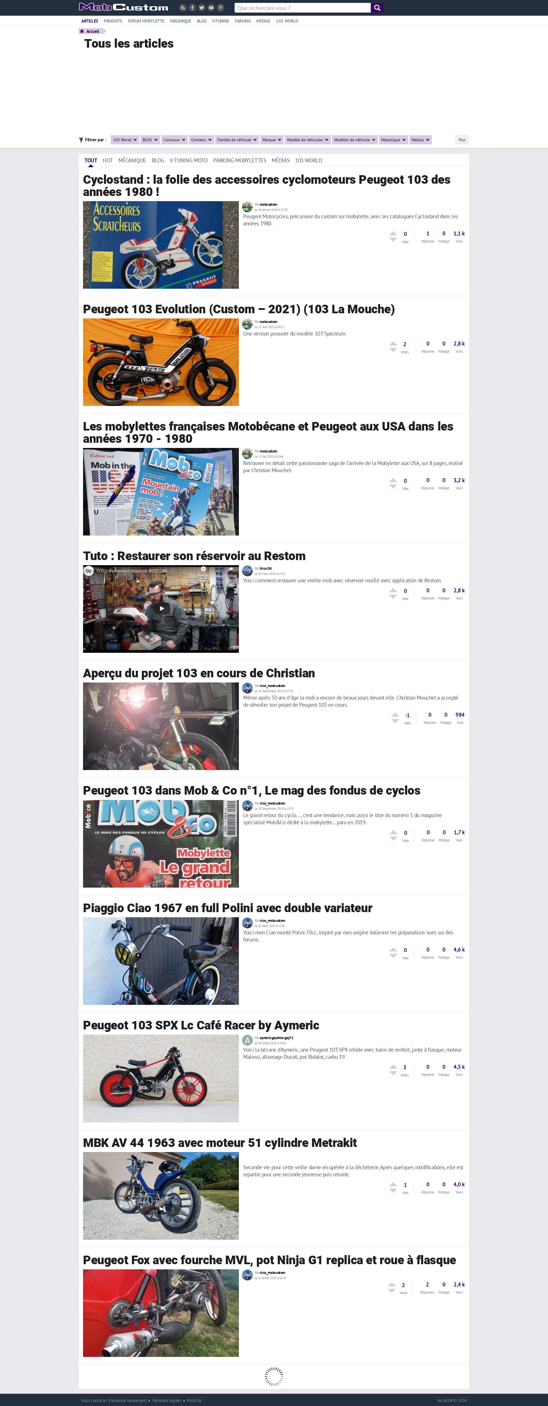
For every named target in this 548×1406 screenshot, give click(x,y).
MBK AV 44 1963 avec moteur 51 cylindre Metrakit (220, 1143)
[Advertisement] (275, 90)
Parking (243, 21)
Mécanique (391, 139)
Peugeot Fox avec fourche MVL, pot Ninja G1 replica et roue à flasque (269, 1260)
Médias (418, 139)
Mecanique (180, 21)
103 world (287, 21)
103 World (122, 139)
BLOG (148, 139)
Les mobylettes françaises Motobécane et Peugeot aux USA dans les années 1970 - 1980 (268, 433)
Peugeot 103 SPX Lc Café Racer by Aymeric (201, 1026)
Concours (172, 139)
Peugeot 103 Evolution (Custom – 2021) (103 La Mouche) (239, 309)
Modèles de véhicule (352, 139)
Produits (113, 21)
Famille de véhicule (234, 139)
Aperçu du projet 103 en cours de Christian (199, 673)
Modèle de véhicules (305, 139)
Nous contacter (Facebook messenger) (114, 1400)
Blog (201, 21)
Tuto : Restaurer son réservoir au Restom (194, 556)
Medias (263, 21)
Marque (270, 139)
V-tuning (220, 21)
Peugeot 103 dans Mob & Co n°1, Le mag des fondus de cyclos (252, 791)
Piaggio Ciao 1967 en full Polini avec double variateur (227, 908)
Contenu (199, 139)
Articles (89, 21)
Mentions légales (167, 1400)
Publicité (194, 1400)
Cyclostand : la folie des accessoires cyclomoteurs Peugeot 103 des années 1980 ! (267, 186)
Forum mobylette (146, 21)
